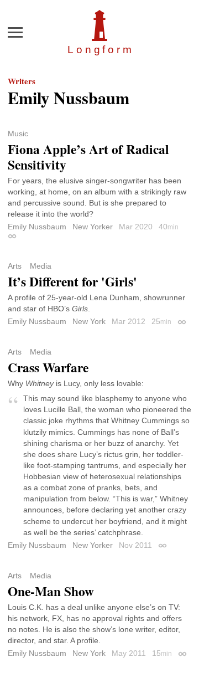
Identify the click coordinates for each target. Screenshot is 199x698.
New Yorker (92, 226)
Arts (15, 266)
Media (40, 266)
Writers (21, 81)
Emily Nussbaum (37, 226)
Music (18, 133)
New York (89, 321)
